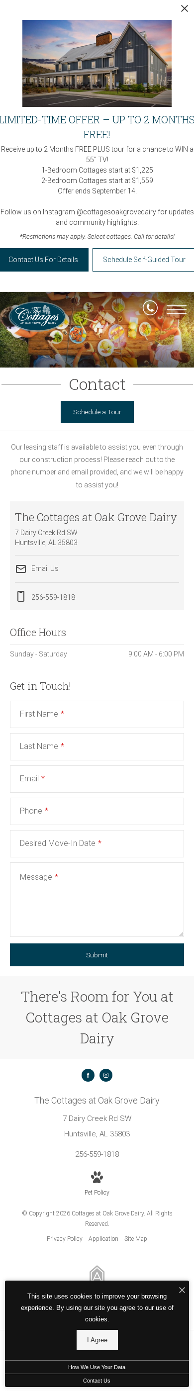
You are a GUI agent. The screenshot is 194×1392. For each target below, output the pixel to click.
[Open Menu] (177, 309)
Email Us (44, 568)
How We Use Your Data (96, 1367)
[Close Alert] (184, 11)
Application (103, 1238)
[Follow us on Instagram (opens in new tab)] (105, 1075)
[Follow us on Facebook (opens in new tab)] (88, 1075)
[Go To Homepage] (37, 316)
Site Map (135, 1238)
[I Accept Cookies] (182, 1291)
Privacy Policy (65, 1238)
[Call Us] (150, 309)
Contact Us (96, 1381)
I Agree (97, 1340)
